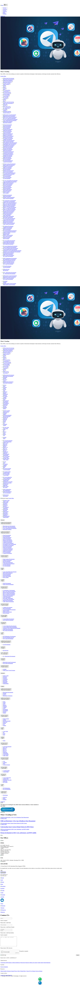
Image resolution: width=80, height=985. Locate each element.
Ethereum (5, 395)
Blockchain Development (8, 376)
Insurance (5, 506)
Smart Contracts (4, 556)
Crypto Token (5, 457)
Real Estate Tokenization (8, 217)
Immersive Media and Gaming (31, 962)
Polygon (4, 406)
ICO (4, 423)
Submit (77, 955)
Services (5, 7)
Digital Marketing (46, 962)
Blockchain (22, 962)
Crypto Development (7, 441)
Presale (4, 420)
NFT (2, 633)
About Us (5, 11)
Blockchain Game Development (9, 276)
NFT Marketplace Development (9, 259)
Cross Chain (5, 428)
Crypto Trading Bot (7, 478)
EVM (4, 399)
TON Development (7, 132)
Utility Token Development (8, 224)
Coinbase (5, 465)
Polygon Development (7, 148)
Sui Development (6, 128)
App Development (6, 267)
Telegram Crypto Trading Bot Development (11, 251)
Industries (5, 9)
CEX (4, 462)
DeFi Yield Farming (7, 190)
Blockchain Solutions (7, 122)
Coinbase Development (7, 227)
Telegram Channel (10, 971)
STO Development (6, 176)
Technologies (3, 962)
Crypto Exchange (6, 469)
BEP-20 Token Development (8, 206)
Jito (3, 430)
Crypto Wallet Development (8, 241)
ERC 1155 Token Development (9, 203)
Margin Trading (6, 234)
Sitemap (33, 971)
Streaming (5, 503)
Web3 (4, 438)
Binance (4, 392)
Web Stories (5, 496)
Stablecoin (5, 452)
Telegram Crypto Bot (7, 482)
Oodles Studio (40, 962)
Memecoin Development (8, 221)
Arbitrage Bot (5, 480)
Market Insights (3, 971)
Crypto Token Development (8, 219)
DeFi (4, 435)
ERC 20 (4, 450)
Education (5, 510)
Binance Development (7, 134)
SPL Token (5, 487)
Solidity (4, 414)
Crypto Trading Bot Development (9, 247)
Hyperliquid (5, 401)
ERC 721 (5, 448)
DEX (4, 467)
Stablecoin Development (8, 212)
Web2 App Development (6, 642)
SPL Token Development (8, 256)
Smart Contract (6, 411)
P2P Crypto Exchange (7, 236)
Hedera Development (7, 150)
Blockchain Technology (7, 382)
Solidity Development (7, 167)
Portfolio (4, 13)
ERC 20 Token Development (9, 210)
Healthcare (5, 515)
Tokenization (5, 455)
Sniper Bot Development (8, 254)
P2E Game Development (8, 279)
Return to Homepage (7, 809)
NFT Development (6, 492)
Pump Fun (5, 418)
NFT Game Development (8, 263)
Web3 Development (7, 196)
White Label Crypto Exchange (9, 284)
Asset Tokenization (7, 215)
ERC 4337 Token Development (9, 118)
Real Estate (5, 512)
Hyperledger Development (8, 146)
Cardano (4, 397)
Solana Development (7, 130)
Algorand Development (7, 155)
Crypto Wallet (5, 475)
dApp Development (7, 125)
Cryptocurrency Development (9, 201)
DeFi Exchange (6, 238)
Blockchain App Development (9, 115)
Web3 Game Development (8, 198)
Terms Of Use (29, 971)
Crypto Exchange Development (9, 231)
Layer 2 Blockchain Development (9, 120)
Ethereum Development (7, 137)
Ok (1, 870)
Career (6, 975)
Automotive (5, 508)
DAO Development (7, 186)
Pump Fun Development (8, 171)
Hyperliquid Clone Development (9, 143)
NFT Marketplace (6, 490)
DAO (4, 433)
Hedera (4, 408)
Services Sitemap (39, 971)
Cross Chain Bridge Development (9, 181)
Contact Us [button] (2, 16)
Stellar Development (7, 157)
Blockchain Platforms (5, 532)
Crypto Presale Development (8, 174)
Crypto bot (3, 623)
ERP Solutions (9, 962)
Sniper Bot (5, 485)
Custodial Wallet (6, 472)
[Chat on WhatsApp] (40, 979)
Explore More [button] (3, 76)
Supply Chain (5, 501)
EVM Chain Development (8, 141)
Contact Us (2, 975)
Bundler (4, 378)
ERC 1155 (5, 444)
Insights (4, 10)
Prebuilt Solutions (5, 666)
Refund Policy (23, 971)
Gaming (3, 659)
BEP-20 (4, 446)
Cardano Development (7, 139)
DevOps (3, 648)
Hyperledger (5, 404)
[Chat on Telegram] (40, 983)
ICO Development (6, 178)
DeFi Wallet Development (8, 244)
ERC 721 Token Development (9, 208)
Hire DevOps (5, 270)
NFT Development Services (8, 261)
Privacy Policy (17, 971)
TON (4, 390)
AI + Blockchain (4, 653)
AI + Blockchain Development (9, 273)
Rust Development (6, 169)
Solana (4, 388)
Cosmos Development (7, 161)
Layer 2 (4, 380)
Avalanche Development (8, 152)
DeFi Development (7, 188)
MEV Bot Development (7, 184)
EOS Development (6, 159)
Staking (4, 425)
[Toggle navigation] (6, 5)
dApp (4, 386)
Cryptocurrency (4, 587)
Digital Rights (5, 517)
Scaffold (4, 282)
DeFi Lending (6, 192)
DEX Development (7, 229)
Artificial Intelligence (16, 962)
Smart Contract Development (8, 165)
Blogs (4, 12)
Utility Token (5, 459)
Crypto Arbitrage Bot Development (10, 249)
